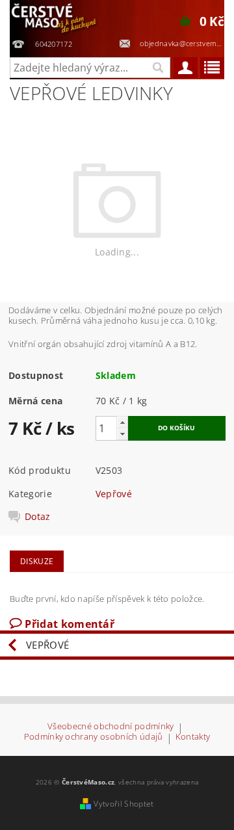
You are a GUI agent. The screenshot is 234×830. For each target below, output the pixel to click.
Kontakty (193, 737)
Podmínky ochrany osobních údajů (93, 737)
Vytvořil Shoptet (123, 803)
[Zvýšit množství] (122, 422)
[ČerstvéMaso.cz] (54, 17)
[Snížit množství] (122, 434)
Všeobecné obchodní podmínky (110, 727)
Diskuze (36, 561)
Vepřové (114, 493)
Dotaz (38, 517)
